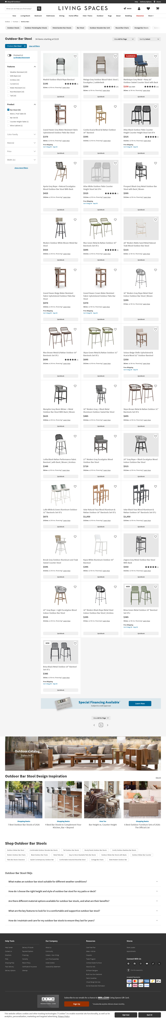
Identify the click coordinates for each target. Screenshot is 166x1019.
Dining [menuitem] (61, 16)
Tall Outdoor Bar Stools (71, 850)
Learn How (66, 87)
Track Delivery (9, 967)
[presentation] (124, 39)
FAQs (6, 959)
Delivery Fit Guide (27, 947)
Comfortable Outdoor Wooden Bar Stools (44, 850)
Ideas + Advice (90, 951)
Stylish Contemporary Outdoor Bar (42, 860)
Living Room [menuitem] (25, 16)
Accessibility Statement (53, 967)
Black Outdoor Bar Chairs (39, 855)
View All (158, 778)
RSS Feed (159, 963)
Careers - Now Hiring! (52, 955)
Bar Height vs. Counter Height (103, 824)
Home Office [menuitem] (73, 16)
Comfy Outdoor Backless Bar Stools (124, 850)
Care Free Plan (90, 947)
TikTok (153, 963)
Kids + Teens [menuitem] (87, 16)
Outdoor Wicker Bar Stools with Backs (114, 855)
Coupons (89, 955)
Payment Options (27, 951)
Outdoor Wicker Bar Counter (141, 855)
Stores (159, 2)
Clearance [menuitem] (140, 16)
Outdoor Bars (25, 21)
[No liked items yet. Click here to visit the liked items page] (148, 8)
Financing (25, 955)
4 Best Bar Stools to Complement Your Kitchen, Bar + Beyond (63, 826)
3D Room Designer (92, 970)
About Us (48, 947)
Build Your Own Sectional (94, 974)
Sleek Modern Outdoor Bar (118, 860)
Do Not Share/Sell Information (95, 986)
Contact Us (8, 951)
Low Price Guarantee (52, 959)
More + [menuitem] (150, 16)
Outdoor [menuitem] (100, 16)
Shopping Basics (23, 821)
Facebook (134, 963)
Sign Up (76, 1004)
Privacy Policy (64, 1016)
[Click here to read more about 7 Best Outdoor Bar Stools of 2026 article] (23, 799)
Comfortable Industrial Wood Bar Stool (72, 860)
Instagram (140, 963)
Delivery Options (146, 2)
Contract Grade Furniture (94, 963)
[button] (71, 84)
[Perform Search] (39, 8)
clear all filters (34, 46)
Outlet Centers (50, 963)
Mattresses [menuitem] (50, 16)
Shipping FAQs (9, 963)
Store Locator (131, 947)
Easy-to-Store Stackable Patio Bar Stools (82, 855)
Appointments (131, 951)
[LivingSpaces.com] (83, 8)
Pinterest (128, 963)
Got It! (149, 1015)
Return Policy (26, 963)
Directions (8, 955)
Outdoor (7, 21)
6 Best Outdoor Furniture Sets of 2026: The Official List (142, 826)
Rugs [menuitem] (110, 16)
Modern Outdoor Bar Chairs (16, 855)
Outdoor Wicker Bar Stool (15, 850)
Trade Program (91, 959)
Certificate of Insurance (29, 967)
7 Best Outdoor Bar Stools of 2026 (24, 824)
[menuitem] (157, 8)
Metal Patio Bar (58, 855)
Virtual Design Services (93, 982)
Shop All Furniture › (14, 2)
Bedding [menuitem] (128, 16)
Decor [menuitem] (118, 16)
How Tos (102, 821)
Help (136, 2)
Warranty (25, 959)
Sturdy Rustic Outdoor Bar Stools (95, 850)
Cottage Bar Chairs (97, 860)
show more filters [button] (21, 168)
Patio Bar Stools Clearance (16, 860)
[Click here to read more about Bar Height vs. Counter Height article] (102, 799)
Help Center (9, 947)
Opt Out (125, 1015)
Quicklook (60, 97)
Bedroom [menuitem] (38, 16)
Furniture (15, 21)
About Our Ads (90, 967)
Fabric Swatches (91, 978)
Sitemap (25, 970)
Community (49, 951)
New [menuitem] (14, 16)
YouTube (147, 963)
